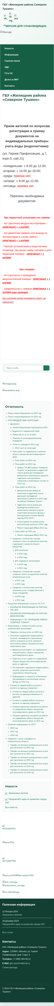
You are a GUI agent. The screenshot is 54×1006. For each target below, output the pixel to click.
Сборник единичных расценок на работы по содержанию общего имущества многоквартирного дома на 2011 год (30, 718)
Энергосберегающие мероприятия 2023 (30, 427)
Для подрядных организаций (27, 561)
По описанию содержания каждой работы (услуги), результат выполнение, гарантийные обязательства (31, 670)
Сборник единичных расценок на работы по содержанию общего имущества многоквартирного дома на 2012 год (30, 709)
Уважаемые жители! (18, 793)
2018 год (14, 735)
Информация (11, 55)
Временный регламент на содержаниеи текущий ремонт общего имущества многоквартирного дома (30, 652)
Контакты (10, 86)
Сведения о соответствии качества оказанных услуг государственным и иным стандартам (28, 590)
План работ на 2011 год (25, 531)
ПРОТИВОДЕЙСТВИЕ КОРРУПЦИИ (23, 420)
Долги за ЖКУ (12, 79)
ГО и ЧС (9, 73)
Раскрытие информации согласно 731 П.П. (26, 604)
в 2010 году (22, 557)
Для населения (21, 550)
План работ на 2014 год (25, 460)
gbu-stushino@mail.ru (20, 963)
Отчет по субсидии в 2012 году (26, 444)
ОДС (7, 67)
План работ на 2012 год (25, 487)
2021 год (14, 731)
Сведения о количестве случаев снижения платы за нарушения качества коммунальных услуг (30, 574)
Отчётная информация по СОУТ (22, 724)
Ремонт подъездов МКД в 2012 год (32, 528)
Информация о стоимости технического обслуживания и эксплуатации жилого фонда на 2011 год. (30, 679)
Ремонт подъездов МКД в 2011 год (32, 535)
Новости (9, 48)
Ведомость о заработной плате (26, 431)
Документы (15, 424)
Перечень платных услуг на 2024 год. (26, 632)
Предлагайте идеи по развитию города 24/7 (23, 924)
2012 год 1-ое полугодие (25, 448)
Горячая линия (12, 61)
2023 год (14, 728)
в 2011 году (22, 554)
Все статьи (7, 932)
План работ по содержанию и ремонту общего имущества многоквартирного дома (29, 454)
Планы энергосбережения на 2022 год (24, 417)
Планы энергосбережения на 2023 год (24, 413)
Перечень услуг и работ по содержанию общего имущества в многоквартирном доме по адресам (30, 661)
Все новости (11, 807)
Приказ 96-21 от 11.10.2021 (24, 435)
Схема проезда (9, 967)
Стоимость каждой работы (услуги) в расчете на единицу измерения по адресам (28, 694)
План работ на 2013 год (25, 464)
